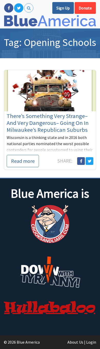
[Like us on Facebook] (8, 8)
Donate (85, 8)
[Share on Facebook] (81, 161)
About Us (75, 342)
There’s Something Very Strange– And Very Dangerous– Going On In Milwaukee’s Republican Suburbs (48, 122)
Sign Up (63, 8)
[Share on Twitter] (89, 161)
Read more (23, 161)
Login (91, 342)
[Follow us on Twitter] (18, 8)
